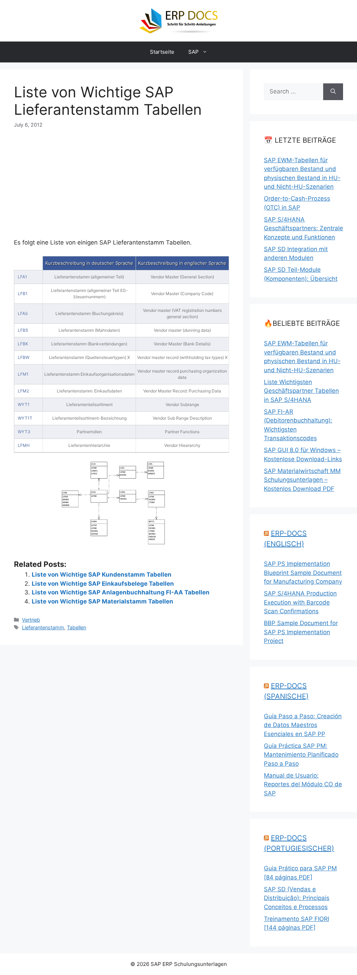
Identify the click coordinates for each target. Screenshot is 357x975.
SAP (193, 51)
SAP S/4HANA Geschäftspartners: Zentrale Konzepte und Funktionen (303, 228)
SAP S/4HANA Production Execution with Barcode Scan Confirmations (300, 602)
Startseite (162, 51)
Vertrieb (31, 620)
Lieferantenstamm (43, 627)
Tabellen (76, 627)
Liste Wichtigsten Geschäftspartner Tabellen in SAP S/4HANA (301, 390)
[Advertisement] (121, 177)
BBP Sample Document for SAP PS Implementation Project (301, 632)
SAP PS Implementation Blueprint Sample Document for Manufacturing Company (303, 572)
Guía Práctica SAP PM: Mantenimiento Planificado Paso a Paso (301, 754)
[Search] (333, 91)
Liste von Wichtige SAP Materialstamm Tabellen (102, 601)
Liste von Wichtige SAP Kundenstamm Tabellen (102, 574)
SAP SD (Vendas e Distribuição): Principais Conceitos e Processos (296, 898)
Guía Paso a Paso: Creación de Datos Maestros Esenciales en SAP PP (303, 725)
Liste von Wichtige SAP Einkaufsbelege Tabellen (103, 583)
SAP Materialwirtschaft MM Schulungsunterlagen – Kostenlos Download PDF (302, 479)
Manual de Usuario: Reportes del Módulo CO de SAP (303, 784)
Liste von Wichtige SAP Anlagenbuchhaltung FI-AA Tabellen (121, 592)
